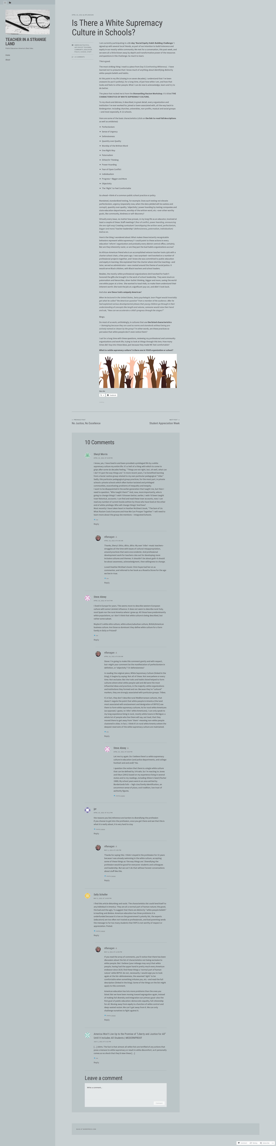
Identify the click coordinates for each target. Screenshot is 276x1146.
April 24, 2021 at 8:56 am (113, 656)
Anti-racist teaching (82, 47)
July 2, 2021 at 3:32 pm (102, 1042)
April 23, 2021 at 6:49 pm (103, 458)
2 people (122, 796)
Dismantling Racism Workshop (147, 93)
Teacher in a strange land (25, 41)
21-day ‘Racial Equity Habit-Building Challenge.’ (151, 43)
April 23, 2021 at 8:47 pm (103, 601)
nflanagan (89, 15)
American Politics (81, 45)
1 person (102, 829)
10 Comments (79, 57)
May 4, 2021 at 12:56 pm (113, 952)
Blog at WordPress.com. (86, 1129)
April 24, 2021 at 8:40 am (113, 541)
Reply (96, 524)
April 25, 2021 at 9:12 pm (103, 813)
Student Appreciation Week (164, 422)
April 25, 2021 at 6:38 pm (123, 752)
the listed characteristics (160, 322)
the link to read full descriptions (160, 118)
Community (78, 50)
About (7, 60)
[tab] (5, 3)
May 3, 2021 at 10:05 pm (102, 898)
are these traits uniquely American (124, 292)
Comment (159, 1103)
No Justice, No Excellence (86, 422)
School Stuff (86, 52)
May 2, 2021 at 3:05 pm (112, 850)
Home (7, 55)
